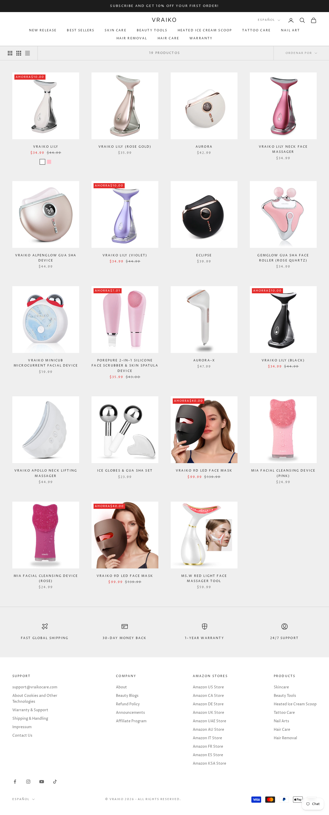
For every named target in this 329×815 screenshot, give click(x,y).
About (121, 687)
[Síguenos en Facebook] (14, 781)
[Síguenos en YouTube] (41, 781)
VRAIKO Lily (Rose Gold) (125, 147)
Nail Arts (281, 721)
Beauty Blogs (127, 695)
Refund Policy (128, 704)
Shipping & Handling (30, 718)
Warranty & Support (30, 710)
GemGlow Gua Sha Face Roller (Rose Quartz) (283, 258)
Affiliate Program (131, 721)
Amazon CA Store (208, 695)
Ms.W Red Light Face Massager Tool (204, 578)
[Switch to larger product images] (10, 53)
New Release (43, 31)
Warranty (201, 38)
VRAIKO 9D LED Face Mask (204, 471)
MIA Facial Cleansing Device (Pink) (283, 473)
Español (266, 20)
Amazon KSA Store (209, 763)
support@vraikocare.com (34, 687)
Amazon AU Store (208, 729)
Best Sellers (80, 31)
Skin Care (115, 31)
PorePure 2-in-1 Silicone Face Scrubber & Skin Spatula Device (125, 365)
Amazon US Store (208, 687)
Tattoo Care (256, 31)
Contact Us (22, 735)
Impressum (22, 727)
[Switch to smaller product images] (18, 53)
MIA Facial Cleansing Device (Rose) (46, 578)
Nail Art (290, 31)
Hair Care (168, 38)
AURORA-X (204, 360)
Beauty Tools (152, 31)
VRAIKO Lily (45, 147)
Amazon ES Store (208, 755)
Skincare (281, 687)
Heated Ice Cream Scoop (205, 31)
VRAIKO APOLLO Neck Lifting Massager (45, 473)
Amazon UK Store (208, 712)
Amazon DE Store (208, 704)
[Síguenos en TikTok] (55, 781)
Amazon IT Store (207, 738)
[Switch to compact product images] (27, 53)
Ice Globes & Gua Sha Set (125, 471)
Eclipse (204, 255)
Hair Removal (131, 38)
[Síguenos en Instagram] (28, 781)
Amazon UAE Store (209, 721)
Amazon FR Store (208, 746)
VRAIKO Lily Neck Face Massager (283, 149)
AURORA (204, 147)
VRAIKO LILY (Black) (283, 360)
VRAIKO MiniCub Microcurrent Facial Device (46, 363)
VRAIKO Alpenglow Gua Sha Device (46, 258)
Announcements (130, 712)
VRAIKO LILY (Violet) (125, 255)
